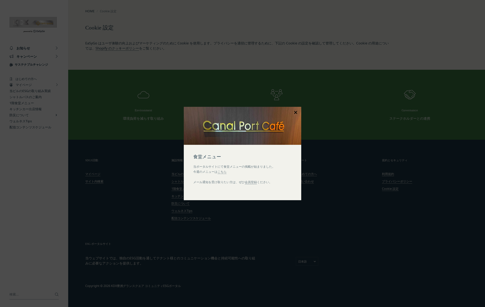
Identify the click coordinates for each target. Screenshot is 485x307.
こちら (222, 172)
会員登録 (251, 182)
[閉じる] (295, 112)
